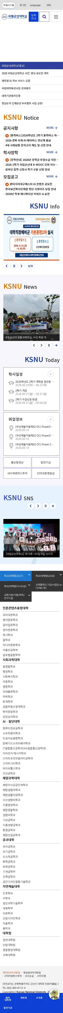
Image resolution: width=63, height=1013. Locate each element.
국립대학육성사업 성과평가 (16, 88)
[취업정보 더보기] (51, 419)
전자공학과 (9, 846)
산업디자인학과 (11, 918)
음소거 (5, 55)
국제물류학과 (10, 691)
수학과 (6, 898)
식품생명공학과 (11, 825)
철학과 (6, 640)
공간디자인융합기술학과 (16, 881)
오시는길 (29, 976)
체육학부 (8, 908)
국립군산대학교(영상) (13, 65)
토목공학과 (9, 866)
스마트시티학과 (11, 763)
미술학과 (8, 923)
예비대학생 (8, 999)
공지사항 (10, 128)
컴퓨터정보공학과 (13, 728)
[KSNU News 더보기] (56, 345)
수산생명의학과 (11, 800)
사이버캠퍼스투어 (13, 976)
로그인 (23, 5)
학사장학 (10, 152)
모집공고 (10, 177)
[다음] (21, 266)
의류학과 (8, 913)
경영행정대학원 (11, 950)
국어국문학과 (10, 615)
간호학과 (8, 893)
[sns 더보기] (53, 506)
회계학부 (8, 701)
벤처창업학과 (10, 711)
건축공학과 (9, 876)
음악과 (6, 928)
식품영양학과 (10, 805)
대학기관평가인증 (11, 95)
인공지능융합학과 (13, 738)
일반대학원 (9, 940)
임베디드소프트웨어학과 (16, 743)
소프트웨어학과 (11, 733)
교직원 (39, 998)
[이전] (6, 266)
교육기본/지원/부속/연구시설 (14, 596)
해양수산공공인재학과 (15, 785)
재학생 (23, 998)
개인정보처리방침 (11, 973)
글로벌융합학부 (11, 655)
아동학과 (8, 681)
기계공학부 (9, 871)
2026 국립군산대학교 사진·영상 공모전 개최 (25, 73)
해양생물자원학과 (13, 795)
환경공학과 (9, 830)
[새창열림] (31, 237)
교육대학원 (9, 955)
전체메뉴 (56, 17)
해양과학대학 (11, 778)
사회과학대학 (11, 659)
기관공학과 (9, 820)
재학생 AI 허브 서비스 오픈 (16, 80)
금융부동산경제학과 (14, 706)
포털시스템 (8, 5)
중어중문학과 (10, 630)
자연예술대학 (11, 886)
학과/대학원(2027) (13, 576)
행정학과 (8, 671)
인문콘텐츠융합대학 (15, 608)
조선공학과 (9, 773)
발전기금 (8, 1008)
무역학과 (8, 696)
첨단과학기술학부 (13, 903)
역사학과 (8, 635)
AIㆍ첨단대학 (11, 721)
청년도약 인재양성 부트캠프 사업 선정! (22, 103)
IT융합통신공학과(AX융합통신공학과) (24, 748)
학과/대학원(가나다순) (15, 586)
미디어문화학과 (11, 645)
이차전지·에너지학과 (14, 753)
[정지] (14, 266)
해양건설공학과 (11, 835)
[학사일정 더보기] (51, 374)
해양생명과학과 (11, 790)
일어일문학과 (10, 625)
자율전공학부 (10, 650)
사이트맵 (41, 976)
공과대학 (8, 839)
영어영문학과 (10, 620)
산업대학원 (9, 945)
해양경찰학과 (10, 810)
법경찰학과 (9, 666)
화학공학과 (9, 861)
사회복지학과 (10, 676)
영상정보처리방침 (32, 973)
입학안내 (33, 17)
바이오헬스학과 (11, 768)
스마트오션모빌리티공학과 (18, 758)
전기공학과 (9, 851)
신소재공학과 (10, 856)
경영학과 (8, 686)
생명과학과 (9, 815)
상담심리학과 (10, 716)
